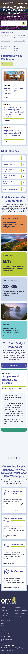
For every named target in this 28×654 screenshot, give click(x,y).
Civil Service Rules (19, 41)
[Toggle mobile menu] (26, 3)
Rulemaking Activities (20, 613)
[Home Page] (8, 600)
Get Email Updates (5, 625)
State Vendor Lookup (6, 636)
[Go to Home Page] (7, 3)
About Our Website (5, 647)
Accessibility (15, 647)
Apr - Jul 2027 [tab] (14, 365)
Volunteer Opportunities (20, 616)
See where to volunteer (10, 587)
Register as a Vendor (6, 633)
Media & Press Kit (5, 620)
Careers (3, 623)
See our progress (8, 563)
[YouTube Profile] (13, 645)
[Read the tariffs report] (14, 329)
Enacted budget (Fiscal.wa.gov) (12, 388)
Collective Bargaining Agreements (17, 48)
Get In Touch (4, 610)
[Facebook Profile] (6, 645)
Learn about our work (9, 511)
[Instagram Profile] (9, 645)
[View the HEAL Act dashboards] (14, 264)
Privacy (21, 647)
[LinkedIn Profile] (2, 645)
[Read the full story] (14, 224)
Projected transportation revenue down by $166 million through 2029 (13, 133)
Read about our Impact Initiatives (10, 536)
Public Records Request (20, 610)
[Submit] (23, 23)
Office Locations (5, 617)
